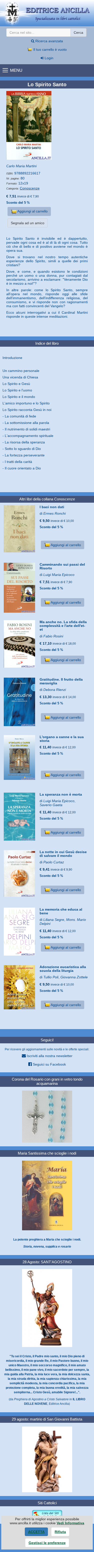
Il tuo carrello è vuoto (49, 49)
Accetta (36, 1532)
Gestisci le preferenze (47, 1543)
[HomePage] (47, 13)
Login (48, 58)
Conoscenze (30, 188)
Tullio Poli (50, 977)
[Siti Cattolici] (47, 1515)
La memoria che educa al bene (61, 911)
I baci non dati (52, 507)
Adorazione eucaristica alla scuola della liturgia (63, 969)
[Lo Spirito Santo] (47, 125)
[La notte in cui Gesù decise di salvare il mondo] (20, 873)
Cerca (78, 32)
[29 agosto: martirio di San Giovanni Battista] (47, 1459)
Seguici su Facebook (49, 1064)
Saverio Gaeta (51, 805)
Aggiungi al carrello (32, 211)
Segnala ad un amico (27, 223)
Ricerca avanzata (48, 41)
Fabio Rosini (53, 636)
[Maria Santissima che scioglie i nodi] (47, 1195)
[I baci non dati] (20, 528)
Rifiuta (60, 1532)
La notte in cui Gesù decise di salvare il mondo (63, 854)
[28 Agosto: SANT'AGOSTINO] (47, 1308)
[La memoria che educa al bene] (20, 932)
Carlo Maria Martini (21, 166)
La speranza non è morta (61, 794)
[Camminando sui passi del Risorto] (20, 588)
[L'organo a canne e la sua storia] (20, 757)
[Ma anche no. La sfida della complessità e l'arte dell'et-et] (20, 644)
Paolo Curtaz (53, 862)
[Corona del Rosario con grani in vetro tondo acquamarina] (47, 1116)
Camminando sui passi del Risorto (62, 566)
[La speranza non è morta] (20, 817)
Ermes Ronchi (54, 513)
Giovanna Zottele (74, 977)
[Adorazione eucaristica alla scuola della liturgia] (20, 987)
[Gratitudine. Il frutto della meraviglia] (20, 702)
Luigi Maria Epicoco (58, 575)
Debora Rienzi (54, 690)
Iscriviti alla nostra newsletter (49, 1056)
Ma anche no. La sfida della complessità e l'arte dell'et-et (63, 626)
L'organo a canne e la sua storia (62, 739)
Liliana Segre (53, 920)
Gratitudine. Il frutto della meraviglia (61, 681)
